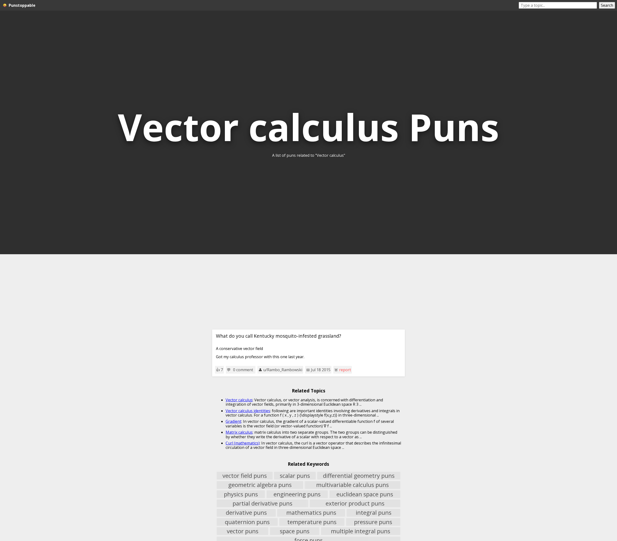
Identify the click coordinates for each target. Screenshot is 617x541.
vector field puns (244, 475)
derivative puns (246, 513)
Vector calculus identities (248, 410)
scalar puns (295, 475)
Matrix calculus (239, 432)
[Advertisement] (308, 292)
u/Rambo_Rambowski (282, 369)
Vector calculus (239, 400)
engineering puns (297, 494)
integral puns (373, 513)
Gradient (233, 421)
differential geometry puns (359, 475)
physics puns (241, 494)
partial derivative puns (262, 503)
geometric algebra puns (260, 485)
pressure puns (373, 522)
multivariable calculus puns (352, 485)
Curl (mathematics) (243, 443)
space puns (294, 531)
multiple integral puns (360, 531)
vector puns (242, 531)
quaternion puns (247, 522)
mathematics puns (311, 513)
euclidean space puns (364, 494)
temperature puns (311, 522)
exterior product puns (355, 503)
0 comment (243, 369)
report (345, 369)
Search (607, 5)
